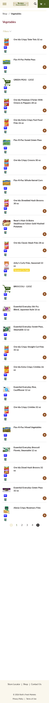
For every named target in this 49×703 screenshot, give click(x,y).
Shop (5, 13)
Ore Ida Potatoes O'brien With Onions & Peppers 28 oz (28, 101)
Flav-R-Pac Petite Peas (24, 59)
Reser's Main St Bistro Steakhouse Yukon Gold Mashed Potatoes (29, 223)
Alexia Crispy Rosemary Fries (27, 507)
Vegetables (16, 13)
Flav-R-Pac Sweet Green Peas (28, 139)
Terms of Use (31, 699)
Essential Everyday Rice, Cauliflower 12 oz (25, 388)
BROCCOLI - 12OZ (23, 286)
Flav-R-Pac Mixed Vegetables (27, 427)
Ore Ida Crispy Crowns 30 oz (27, 160)
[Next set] (37, 525)
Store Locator (14, 684)
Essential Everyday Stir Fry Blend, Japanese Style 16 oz (27, 308)
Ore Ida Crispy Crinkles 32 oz (27, 407)
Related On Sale (21, 270)
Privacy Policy (18, 699)
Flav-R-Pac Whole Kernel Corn (28, 180)
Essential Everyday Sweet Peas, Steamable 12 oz (28, 328)
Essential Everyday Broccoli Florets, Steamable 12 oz (27, 449)
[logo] (21, 3)
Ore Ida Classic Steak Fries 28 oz (29, 242)
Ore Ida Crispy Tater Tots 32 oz (28, 39)
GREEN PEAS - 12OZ (24, 79)
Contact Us (36, 684)
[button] (44, 47)
